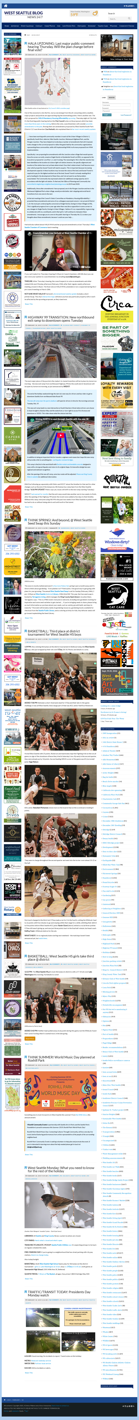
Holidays (66, 1175)
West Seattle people (110, 1271)
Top (26, 1411)
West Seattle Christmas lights (114, 1189)
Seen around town (110, 1072)
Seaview (106, 1068)
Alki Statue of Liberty (111, 764)
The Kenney (107, 1127)
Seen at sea (107, 1076)
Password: (105, 108)
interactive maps (48, 297)
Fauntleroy (107, 878)
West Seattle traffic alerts (112, 1310)
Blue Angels (107, 786)
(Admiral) (47, 594)
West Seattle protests (111, 1284)
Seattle (38, 1236)
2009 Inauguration (110, 733)
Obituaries (81, 26)
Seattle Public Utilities (60, 1245)
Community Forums (126, 26)
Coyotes (106, 812)
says (70, 1245)
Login (104, 97)
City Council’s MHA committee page (58, 108)
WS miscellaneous (110, 1370)
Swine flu (106, 1123)
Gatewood (106, 904)
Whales (105, 1332)
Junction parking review (112, 961)
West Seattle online (110, 1257)
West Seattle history (110, 1231)
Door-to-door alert (110, 852)
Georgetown (107, 922)
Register (111, 97)
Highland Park (108, 944)
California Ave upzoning (112, 790)
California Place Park (111, 795)
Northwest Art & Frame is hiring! (114, 712)
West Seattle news (88, 54)
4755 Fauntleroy (109, 746)
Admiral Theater (109, 751)
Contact (39, 26)
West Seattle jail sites (111, 1240)
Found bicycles (108, 882)
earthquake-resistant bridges (63, 460)
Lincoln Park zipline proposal (114, 983)
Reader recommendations (113, 1047)
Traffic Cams (103, 26)
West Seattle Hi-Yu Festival (113, 1227)
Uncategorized (108, 1141)
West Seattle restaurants (112, 1293)
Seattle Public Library (46, 610)
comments (15, 1411)
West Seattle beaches (111, 1171)
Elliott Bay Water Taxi (111, 865)
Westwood (107, 1328)
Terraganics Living (39, 597)
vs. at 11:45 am (73, 1267)
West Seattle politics (110, 1279)
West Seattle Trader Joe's (112, 1306)
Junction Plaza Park (110, 966)
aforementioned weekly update (65, 294)
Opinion (106, 1021)
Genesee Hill (108, 917)
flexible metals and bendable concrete (70, 464)
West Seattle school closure (113, 1297)
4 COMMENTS (55, 54)
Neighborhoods (109, 1001)
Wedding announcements (113, 1158)
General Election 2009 (111, 913)
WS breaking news (110, 1354)
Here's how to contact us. (60, 1406)
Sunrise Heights (109, 1114)
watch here (43, 938)
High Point (107, 939)
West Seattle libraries (111, 1244)
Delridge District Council (112, 834)
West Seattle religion (111, 1288)
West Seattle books (110, 1176)
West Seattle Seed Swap (59, 591)
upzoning (56, 118)
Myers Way (107, 996)
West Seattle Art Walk (111, 1167)
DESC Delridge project (111, 843)
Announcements (109, 768)
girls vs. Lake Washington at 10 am (47, 1267)
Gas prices (107, 900)
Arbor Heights (108, 773)
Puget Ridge (107, 1043)
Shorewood (107, 1081)
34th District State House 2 (113, 742)
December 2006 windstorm (113, 821)
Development (108, 847)
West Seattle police (110, 1275)
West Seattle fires (109, 1214)
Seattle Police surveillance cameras (116, 1060)
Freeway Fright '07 (110, 887)
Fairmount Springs (110, 873)
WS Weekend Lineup (111, 1374)
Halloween (107, 926)
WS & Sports (31, 642)
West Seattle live (109, 1249)
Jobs (58, 26)
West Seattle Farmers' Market (114, 1200)
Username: (105, 102)
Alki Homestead (109, 760)
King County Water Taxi (112, 974)
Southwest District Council (113, 1098)
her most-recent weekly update (83, 129)
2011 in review (108, 738)
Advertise (15, 26)
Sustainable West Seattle (112, 1119)
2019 (9, 1400)
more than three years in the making (38, 124)
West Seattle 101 (109, 1162)
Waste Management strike (113, 1154)
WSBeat (106, 1379)
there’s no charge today (39, 1255)
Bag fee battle (108, 777)
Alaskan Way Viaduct (71, 325)
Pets (104, 1025)
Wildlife (106, 1341)
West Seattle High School (49, 1264)
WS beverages (108, 1349)
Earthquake (107, 860)
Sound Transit (108, 1089)
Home (7, 26)
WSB (105, 72)
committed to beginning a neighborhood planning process (46, 184)
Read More (30, 1039)
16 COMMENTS (55, 325)
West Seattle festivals (111, 1209)
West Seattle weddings (111, 1323)
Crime (105, 817)
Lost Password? (126, 115)
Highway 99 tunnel (110, 948)
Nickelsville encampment (113, 1005)
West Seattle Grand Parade (113, 1222)
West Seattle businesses (112, 1184)
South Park (107, 1094)
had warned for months (39, 494)
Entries (6, 1411)
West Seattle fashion (110, 1205)
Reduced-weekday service (41, 1361)
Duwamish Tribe (109, 856)
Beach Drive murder (110, 781)
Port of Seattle (108, 1034)
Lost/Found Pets (68, 26)
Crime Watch (50, 26)
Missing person (109, 992)
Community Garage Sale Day (114, 803)
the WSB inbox (81, 1115)
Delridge (106, 830)
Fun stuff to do (108, 891)
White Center (108, 1336)
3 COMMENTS (55, 964)
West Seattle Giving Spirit (112, 1218)
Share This (29, 304)
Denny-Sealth (108, 838)
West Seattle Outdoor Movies (114, 1262)
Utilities (106, 1145)
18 (23, 1400)
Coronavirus (107, 808)
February (16, 1400)
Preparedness (108, 1039)
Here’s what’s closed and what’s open (48, 1240)
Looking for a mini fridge (111, 706)
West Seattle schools (87, 639)
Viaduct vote (107, 1149)
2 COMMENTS (55, 639)
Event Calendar (27, 26)
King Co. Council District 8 (113, 970)
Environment (108, 869)
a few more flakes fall (61, 586)
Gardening (65, 528)
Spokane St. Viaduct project (113, 1110)
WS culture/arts (32, 1068)
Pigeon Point (108, 1030)
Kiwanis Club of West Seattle (114, 979)
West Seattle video (110, 1314)
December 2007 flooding (112, 825)
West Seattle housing (71, 54)
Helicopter (107, 935)
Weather (113, 26)
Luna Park (107, 987)
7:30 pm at (46, 1274)
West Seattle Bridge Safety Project (115, 1180)
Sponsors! (92, 26)
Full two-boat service (43, 1363)
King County (49, 1236)
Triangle (106, 1136)
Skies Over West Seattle (112, 1085)
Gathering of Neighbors (112, 909)
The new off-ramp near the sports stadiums (42, 401)
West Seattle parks (86, 1065)
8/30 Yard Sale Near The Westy (112, 719)
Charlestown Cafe (110, 799)
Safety (105, 1056)
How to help (107, 957)
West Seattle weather (111, 1319)
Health (105, 930)
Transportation (39, 328)
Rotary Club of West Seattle (113, 1052)
